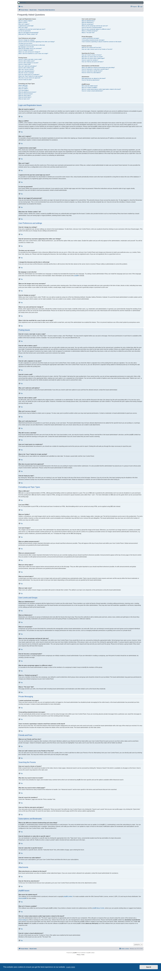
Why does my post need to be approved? (29, 77)
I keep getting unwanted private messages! (93, 40)
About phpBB (22, 898)
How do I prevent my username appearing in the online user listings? (37, 41)
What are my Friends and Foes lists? (91, 47)
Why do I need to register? (26, 20)
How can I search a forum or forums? (92, 55)
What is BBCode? (23, 85)
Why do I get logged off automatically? (29, 32)
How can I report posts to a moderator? (29, 74)
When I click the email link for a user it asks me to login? (33, 53)
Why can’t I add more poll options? (28, 66)
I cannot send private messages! (90, 38)
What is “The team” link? (88, 32)
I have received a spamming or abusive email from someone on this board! (101, 41)
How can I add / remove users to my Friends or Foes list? (97, 49)
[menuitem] (21, 6)
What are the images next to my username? (30, 48)
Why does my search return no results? (92, 56)
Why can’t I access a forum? (26, 69)
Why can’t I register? (24, 24)
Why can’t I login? (23, 27)
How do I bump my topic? (25, 79)
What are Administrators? (88, 20)
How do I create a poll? (25, 64)
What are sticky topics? (25, 95)
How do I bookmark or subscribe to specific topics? (95, 69)
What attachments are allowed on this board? (94, 78)
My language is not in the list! (26, 46)
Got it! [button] (148, 967)
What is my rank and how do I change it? (29, 51)
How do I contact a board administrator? (92, 91)
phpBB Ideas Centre (98, 908)
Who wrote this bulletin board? (90, 85)
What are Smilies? (23, 88)
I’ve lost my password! (24, 30)
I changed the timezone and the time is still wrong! (32, 45)
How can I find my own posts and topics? (93, 61)
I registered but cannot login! (26, 25)
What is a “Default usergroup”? (90, 30)
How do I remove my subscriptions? (91, 72)
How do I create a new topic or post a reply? (30, 59)
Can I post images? (24, 90)
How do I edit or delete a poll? (26, 67)
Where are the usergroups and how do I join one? (95, 25)
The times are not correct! (25, 43)
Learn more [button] (70, 967)
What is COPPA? (23, 22)
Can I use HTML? (23, 87)
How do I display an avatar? (26, 50)
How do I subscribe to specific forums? (92, 71)
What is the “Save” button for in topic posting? (31, 76)
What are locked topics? (25, 97)
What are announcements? (26, 93)
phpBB (76, 275)
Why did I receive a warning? (26, 72)
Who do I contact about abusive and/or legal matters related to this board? (101, 89)
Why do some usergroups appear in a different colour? (96, 29)
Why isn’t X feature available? (89, 87)
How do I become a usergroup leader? (92, 27)
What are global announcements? (27, 92)
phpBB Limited (68, 896)
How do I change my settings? (27, 40)
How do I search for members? (90, 60)
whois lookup (22, 920)
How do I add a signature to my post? (28, 62)
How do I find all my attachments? (91, 80)
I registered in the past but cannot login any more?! (32, 29)
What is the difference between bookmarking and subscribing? (98, 67)
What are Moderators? (88, 22)
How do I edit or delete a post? (27, 61)
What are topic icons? (24, 99)
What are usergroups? (88, 24)
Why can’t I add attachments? (26, 71)
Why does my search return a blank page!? (93, 58)
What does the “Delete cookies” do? (28, 34)
